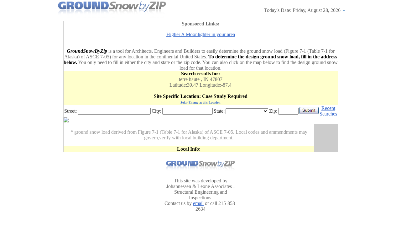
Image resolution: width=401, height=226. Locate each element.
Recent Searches (328, 110)
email (198, 203)
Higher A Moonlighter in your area (200, 34)
